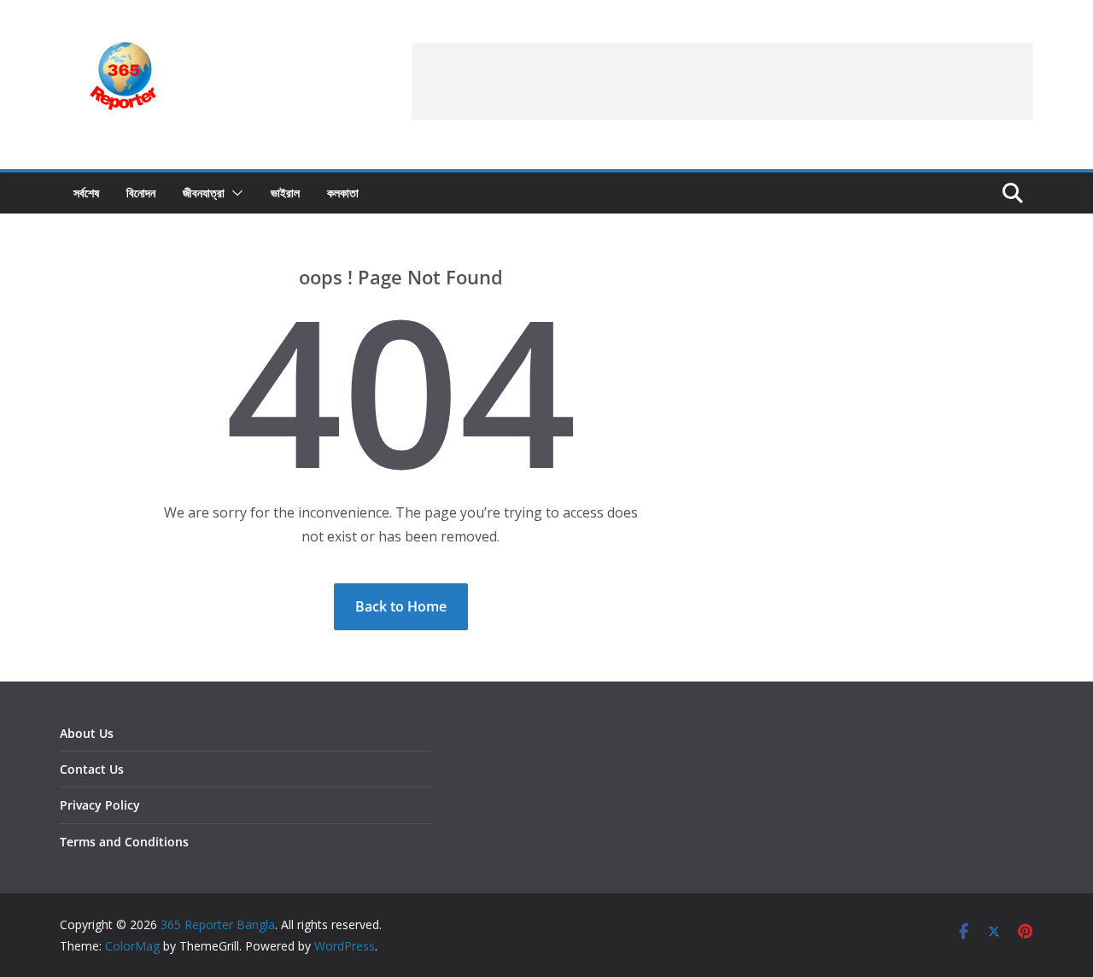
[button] (234, 193)
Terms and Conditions (124, 842)
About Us (87, 733)
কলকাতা (343, 192)
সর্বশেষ (86, 192)
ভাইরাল (285, 192)
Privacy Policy (100, 805)
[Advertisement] (722, 81)
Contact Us (92, 769)
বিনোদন (140, 192)
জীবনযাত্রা (204, 192)
